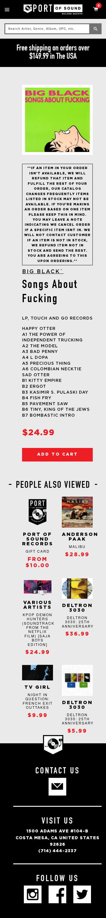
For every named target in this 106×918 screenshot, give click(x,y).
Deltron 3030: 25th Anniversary (78, 622)
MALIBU (77, 546)
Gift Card (38, 551)
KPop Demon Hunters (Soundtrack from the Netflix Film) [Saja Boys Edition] (38, 629)
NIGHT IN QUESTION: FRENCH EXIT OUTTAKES (38, 701)
